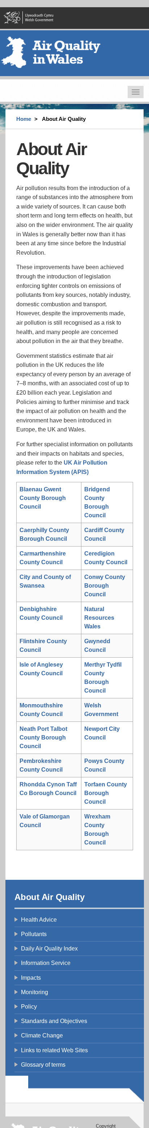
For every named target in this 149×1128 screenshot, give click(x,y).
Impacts (31, 978)
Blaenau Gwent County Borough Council (43, 498)
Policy (29, 1007)
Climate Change (42, 1035)
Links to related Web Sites (54, 1050)
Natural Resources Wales (99, 617)
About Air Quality (49, 897)
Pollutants (34, 934)
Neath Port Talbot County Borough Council (43, 737)
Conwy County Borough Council (104, 585)
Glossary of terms (43, 1065)
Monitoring (34, 992)
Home (23, 119)
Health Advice (39, 920)
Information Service (46, 963)
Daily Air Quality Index (49, 948)
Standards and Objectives (54, 1021)
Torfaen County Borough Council (105, 793)
